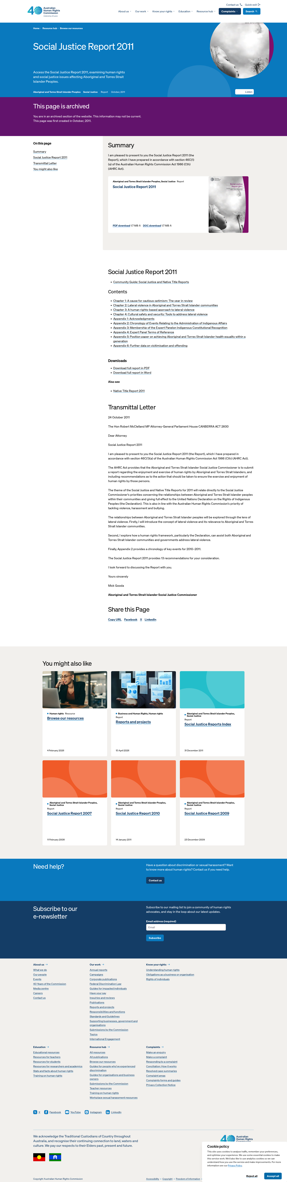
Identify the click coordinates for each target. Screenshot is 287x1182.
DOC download (152, 225)
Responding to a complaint (161, 1062)
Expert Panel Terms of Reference (152, 332)
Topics (93, 1034)
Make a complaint (156, 1057)
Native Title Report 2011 (129, 390)
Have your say (98, 993)
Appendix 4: (121, 332)
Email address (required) (161, 921)
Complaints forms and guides (163, 1080)
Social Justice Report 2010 (138, 813)
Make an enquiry (156, 1052)
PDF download (121, 225)
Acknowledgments (141, 318)
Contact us (232, 5)
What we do (40, 970)
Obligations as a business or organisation (170, 974)
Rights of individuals (158, 979)
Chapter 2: (120, 305)
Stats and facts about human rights (53, 1071)
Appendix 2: (121, 323)
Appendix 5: (121, 336)
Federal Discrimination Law (105, 984)
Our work (140, 11)
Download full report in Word (132, 372)
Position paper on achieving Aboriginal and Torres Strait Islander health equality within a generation (179, 339)
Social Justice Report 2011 (50, 157)
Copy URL (115, 619)
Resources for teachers (46, 1057)
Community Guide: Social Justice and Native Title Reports (151, 282)
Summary (39, 151)
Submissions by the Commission (109, 1030)
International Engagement (105, 1039)
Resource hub (205, 11)
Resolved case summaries (161, 1071)
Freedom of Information (188, 1179)
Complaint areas (155, 1076)
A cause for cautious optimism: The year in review (160, 300)
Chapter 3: (120, 309)
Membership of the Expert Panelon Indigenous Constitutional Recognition (178, 327)
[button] (244, 91)
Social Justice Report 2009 (207, 813)
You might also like (45, 169)
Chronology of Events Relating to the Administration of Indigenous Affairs (178, 323)
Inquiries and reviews (102, 998)
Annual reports (98, 970)
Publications (97, 1002)
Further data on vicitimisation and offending (159, 345)
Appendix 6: (121, 345)
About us (123, 11)
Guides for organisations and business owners (112, 1077)
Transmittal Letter (45, 163)
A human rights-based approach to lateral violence (161, 309)
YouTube (75, 1112)
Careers (38, 993)
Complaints (228, 11)
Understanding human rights (163, 970)
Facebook (130, 619)
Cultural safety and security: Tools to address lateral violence (168, 314)
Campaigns (96, 974)
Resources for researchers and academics (57, 1066)
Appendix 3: (121, 327)
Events (37, 979)
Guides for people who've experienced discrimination (112, 1068)
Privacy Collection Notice (161, 1085)
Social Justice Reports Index (208, 724)
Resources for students (46, 1062)
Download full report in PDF (131, 368)
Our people (40, 974)
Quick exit (251, 5)
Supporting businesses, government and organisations (114, 1023)
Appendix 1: (121, 318)
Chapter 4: (120, 314)
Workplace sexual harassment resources (114, 1098)
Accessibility (152, 1179)
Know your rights (162, 11)
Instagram (96, 1112)
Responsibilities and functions (107, 1012)
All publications (99, 1057)
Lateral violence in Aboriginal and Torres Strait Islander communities (173, 305)
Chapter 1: (120, 300)
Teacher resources (101, 1088)
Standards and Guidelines (105, 1016)
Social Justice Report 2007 (69, 813)
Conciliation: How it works (161, 1066)
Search (250, 11)
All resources (97, 1052)
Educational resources (46, 1052)
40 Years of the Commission (49, 984)
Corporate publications (103, 979)
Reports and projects (133, 722)
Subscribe (155, 938)
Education (184, 11)
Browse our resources (65, 718)
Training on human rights (47, 1076)
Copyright (167, 1179)
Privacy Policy (235, 1165)
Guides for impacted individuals (108, 988)
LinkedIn (150, 619)
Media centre (41, 988)
